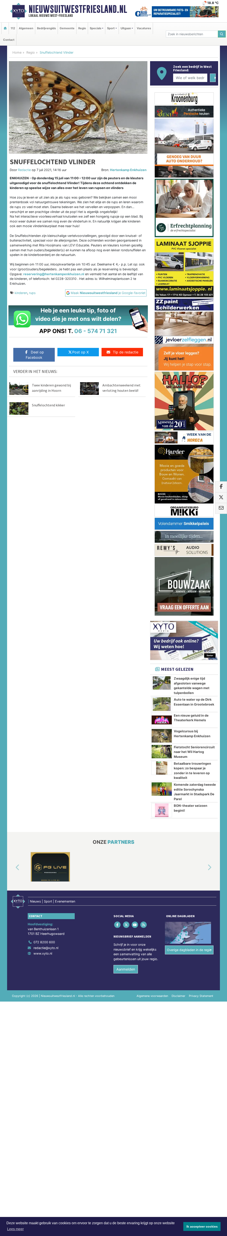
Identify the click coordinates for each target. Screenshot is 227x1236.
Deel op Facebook (35, 355)
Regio (82, 28)
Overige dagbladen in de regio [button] (189, 950)
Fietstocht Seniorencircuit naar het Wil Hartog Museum (194, 751)
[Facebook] (118, 924)
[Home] (5, 28)
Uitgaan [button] (126, 28)
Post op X (80, 352)
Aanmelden (125, 969)
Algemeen (26, 28)
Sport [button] (111, 28)
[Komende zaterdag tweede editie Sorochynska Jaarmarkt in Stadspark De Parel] (161, 789)
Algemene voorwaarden (152, 996)
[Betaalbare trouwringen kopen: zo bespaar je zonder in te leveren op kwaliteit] (161, 768)
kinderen (21, 293)
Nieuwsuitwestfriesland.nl (78, 9)
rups (32, 293)
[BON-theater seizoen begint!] (161, 810)
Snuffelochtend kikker (48, 405)
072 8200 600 (44, 942)
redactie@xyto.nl (45, 948)
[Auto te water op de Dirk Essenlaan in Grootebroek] (161, 704)
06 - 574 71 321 (95, 331)
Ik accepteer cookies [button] (202, 1226)
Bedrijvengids (46, 28)
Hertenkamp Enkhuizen (128, 170)
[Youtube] (135, 924)
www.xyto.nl (42, 953)
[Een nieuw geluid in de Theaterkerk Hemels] (161, 720)
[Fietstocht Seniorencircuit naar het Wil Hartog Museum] (161, 751)
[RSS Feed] (144, 924)
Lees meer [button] (15, 1229)
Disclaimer (178, 996)
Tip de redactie (125, 352)
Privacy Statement (201, 996)
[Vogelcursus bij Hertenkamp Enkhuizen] (161, 736)
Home (17, 52)
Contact (8, 39)
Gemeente (67, 28)
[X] (126, 924)
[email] (221, 508)
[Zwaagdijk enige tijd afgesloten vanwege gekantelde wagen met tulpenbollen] (161, 683)
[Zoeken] (222, 34)
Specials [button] (95, 28)
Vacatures (144, 28)
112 (13, 28)
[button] (12, 868)
